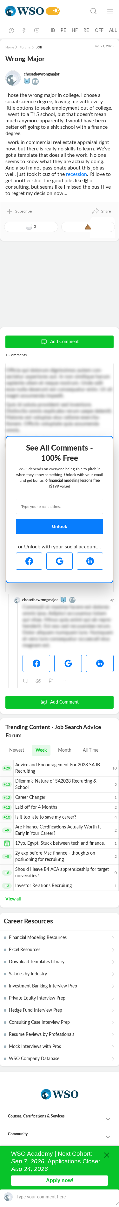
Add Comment (64, 342)
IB (53, 30)
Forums (25, 47)
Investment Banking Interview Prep (43, 986)
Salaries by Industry (28, 974)
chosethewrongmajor (41, 74)
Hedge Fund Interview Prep (35, 1010)
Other (64, 681)
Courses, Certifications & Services (36, 1116)
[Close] (106, 1155)
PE (63, 30)
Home (9, 47)
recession (76, 174)
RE (86, 30)
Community (18, 1134)
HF (75, 30)
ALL (113, 30)
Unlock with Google (59, 561)
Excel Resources (24, 950)
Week (41, 750)
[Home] (24, 11)
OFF (99, 30)
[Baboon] (27, 80)
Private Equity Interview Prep (37, 998)
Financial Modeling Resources (38, 938)
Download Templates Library (36, 962)
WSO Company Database (34, 1059)
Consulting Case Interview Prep (39, 1022)
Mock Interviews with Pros (35, 1046)
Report (51, 681)
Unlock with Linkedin (90, 561)
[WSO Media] (37, 30)
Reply (26, 681)
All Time (90, 750)
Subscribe (23, 211)
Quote (38, 681)
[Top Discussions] (24, 30)
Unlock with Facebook (29, 561)
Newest (16, 750)
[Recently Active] (11, 30)
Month (64, 750)
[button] (101, 211)
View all (13, 899)
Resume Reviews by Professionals (41, 1034)
